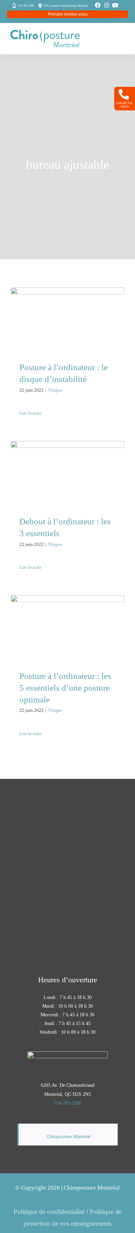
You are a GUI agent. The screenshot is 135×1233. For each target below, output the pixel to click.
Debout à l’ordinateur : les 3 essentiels (68, 461)
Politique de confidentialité (49, 1211)
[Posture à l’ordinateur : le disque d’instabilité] (67, 319)
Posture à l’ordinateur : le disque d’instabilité (68, 307)
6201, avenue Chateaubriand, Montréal (66, 5)
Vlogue (55, 390)
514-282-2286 (67, 1103)
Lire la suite (30, 413)
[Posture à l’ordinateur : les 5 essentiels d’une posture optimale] (67, 627)
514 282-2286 (26, 5)
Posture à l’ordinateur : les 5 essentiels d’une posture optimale (68, 610)
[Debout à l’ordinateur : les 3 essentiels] (67, 473)
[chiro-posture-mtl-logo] (45, 33)
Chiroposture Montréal (68, 1136)
